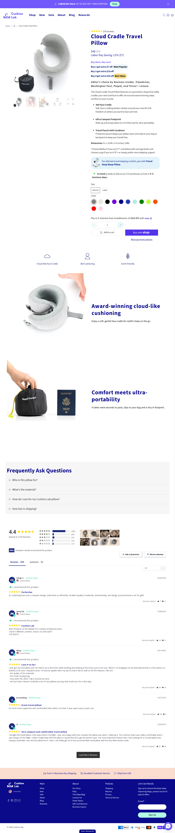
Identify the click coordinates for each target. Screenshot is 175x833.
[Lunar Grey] (100, 202)
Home (7, 26)
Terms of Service (112, 797)
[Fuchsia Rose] (100, 208)
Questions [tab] (34, 562)
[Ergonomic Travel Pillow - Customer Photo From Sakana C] (104, 533)
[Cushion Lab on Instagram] (15, 801)
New (42, 15)
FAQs (74, 791)
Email (141, 801)
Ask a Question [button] (132, 554)
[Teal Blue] (135, 202)
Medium (95, 190)
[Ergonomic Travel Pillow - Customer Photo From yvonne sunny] (84, 533)
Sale (51, 15)
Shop (114, 4)
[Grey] (94, 202)
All (14, 26)
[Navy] (121, 202)
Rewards (84, 15)
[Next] (74, 61)
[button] (159, 601)
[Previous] (17, 61)
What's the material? (24, 490)
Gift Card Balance (79, 803)
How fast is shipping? (24, 509)
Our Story (76, 788)
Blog (72, 15)
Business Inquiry (79, 806)
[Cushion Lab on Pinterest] (12, 801)
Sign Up (152, 815)
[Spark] (148, 202)
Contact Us (77, 797)
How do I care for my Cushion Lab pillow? (36, 499)
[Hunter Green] (142, 202)
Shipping (109, 788)
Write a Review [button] (156, 554)
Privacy (108, 794)
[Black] (107, 202)
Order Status (77, 800)
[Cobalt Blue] (128, 202)
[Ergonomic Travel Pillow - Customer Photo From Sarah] (94, 542)
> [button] (88, 755)
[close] (168, 4)
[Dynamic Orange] (155, 202)
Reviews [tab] (14, 562)
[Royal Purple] (114, 202)
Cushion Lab (18, 827)
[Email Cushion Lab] (19, 801)
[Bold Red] (94, 208)
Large (105, 190)
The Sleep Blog (78, 794)
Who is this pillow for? (25, 480)
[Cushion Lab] (14, 15)
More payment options (141, 239)
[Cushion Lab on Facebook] (8, 801)
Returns (108, 791)
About (61, 15)
